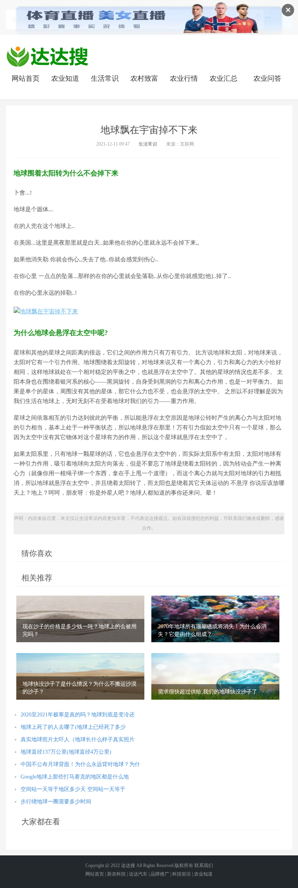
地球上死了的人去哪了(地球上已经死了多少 (73, 727)
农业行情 (184, 78)
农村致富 (144, 78)
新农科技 (116, 874)
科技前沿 (181, 874)
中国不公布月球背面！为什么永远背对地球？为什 (80, 764)
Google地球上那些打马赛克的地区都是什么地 (75, 777)
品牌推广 (160, 874)
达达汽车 (138, 874)
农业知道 (65, 78)
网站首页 (26, 78)
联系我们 (203, 865)
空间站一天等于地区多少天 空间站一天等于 (73, 789)
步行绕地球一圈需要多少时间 (56, 802)
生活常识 (105, 78)
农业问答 (267, 78)
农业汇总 (223, 78)
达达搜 (128, 865)
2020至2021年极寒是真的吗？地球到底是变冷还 (78, 715)
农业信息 (47, 56)
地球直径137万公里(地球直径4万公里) (66, 752)
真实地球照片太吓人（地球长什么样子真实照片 (78, 739)
